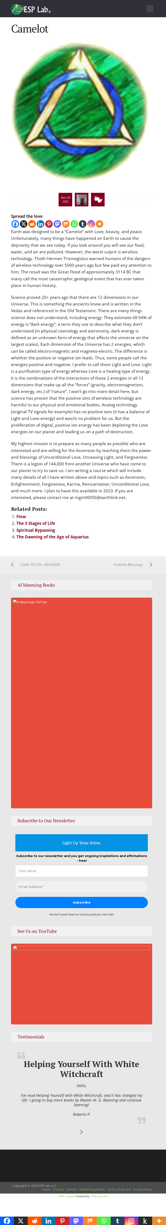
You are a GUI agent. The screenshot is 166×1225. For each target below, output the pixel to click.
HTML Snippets (66, 1181)
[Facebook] (15, 224)
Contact (71, 1174)
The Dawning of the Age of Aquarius (52, 537)
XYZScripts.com (99, 1181)
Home (46, 1174)
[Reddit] (32, 224)
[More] (99, 224)
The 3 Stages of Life (35, 523)
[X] (23, 224)
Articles (58, 1174)
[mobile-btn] (23, 8)
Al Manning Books (92, 1174)
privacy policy (88, 914)
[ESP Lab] (32, 8)
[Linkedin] (40, 224)
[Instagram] (91, 224)
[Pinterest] (49, 224)
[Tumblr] (82, 224)
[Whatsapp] (74, 224)
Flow (21, 516)
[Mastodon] (57, 224)
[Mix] (66, 224)
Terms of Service (119, 1174)
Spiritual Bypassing (35, 530)
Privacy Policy (142, 1174)
